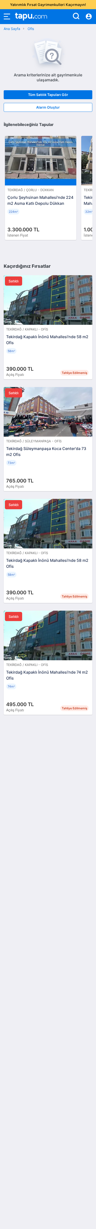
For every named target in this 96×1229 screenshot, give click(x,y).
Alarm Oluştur (48, 107)
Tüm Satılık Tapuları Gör (48, 94)
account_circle (88, 16)
